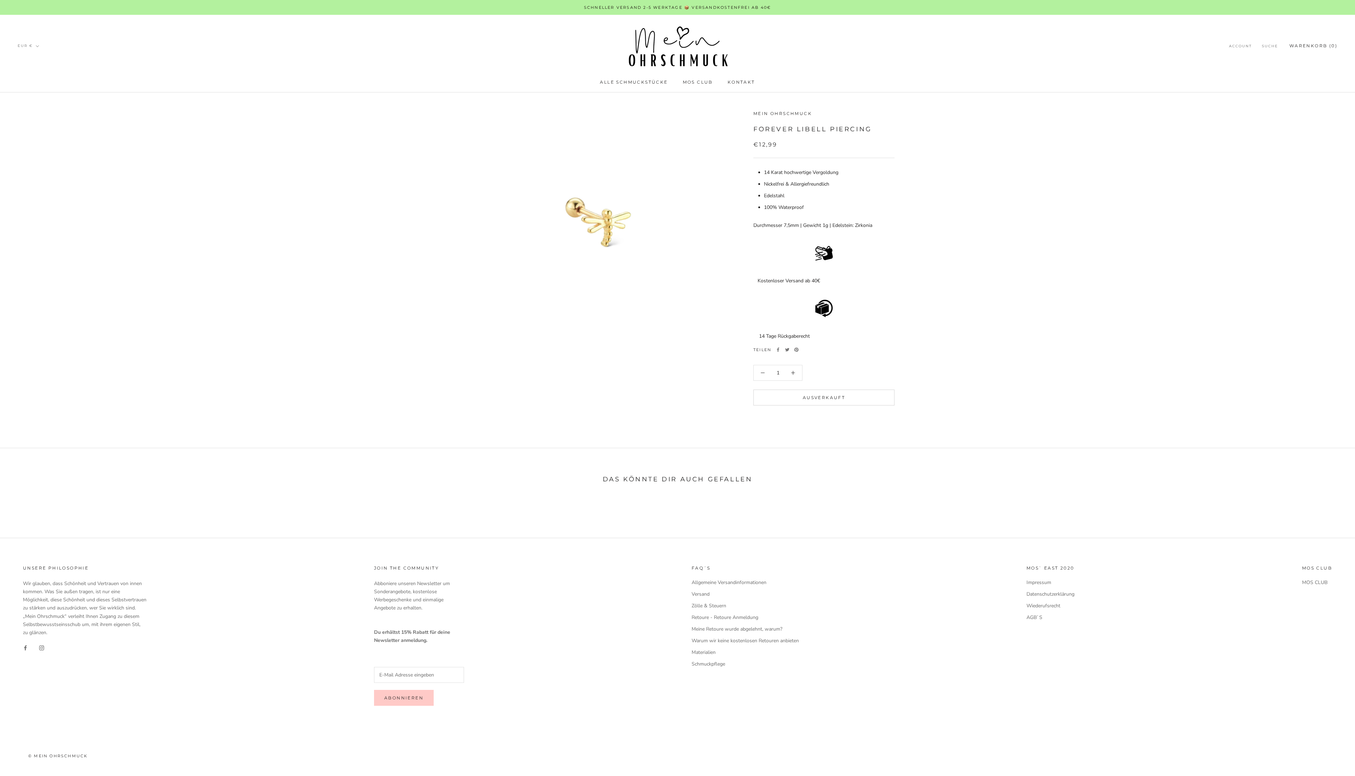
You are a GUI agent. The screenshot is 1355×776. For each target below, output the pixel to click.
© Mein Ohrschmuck (58, 755)
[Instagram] (41, 648)
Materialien (704, 652)
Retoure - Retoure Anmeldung (725, 617)
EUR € (25, 45)
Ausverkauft (824, 397)
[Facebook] (778, 350)
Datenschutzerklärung (1050, 594)
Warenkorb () (1313, 45)
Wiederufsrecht (1043, 605)
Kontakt (741, 82)
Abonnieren (403, 697)
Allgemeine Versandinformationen (729, 582)
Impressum (1038, 582)
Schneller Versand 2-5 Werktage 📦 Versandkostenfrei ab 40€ (677, 7)
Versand (701, 594)
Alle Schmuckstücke (634, 82)
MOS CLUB (698, 82)
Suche (1270, 46)
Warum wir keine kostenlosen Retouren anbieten (745, 640)
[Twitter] (787, 350)
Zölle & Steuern (709, 605)
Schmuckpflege (708, 664)
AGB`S (1034, 617)
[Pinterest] (796, 350)
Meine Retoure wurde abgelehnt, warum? (737, 629)
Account (1240, 46)
